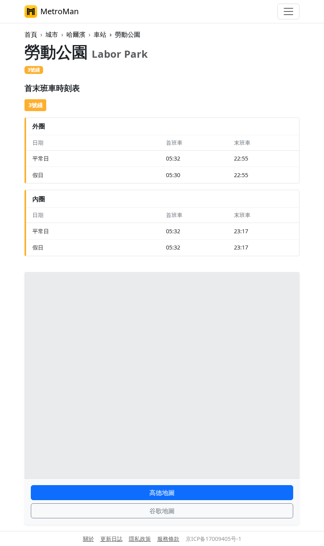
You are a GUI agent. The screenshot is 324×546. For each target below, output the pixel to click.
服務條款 (168, 538)
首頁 (30, 34)
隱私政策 (140, 538)
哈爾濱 (75, 34)
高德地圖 (162, 492)
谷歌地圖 (162, 510)
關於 (88, 538)
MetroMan (59, 11)
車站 (100, 34)
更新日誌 (111, 538)
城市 (51, 34)
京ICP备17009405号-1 (213, 538)
